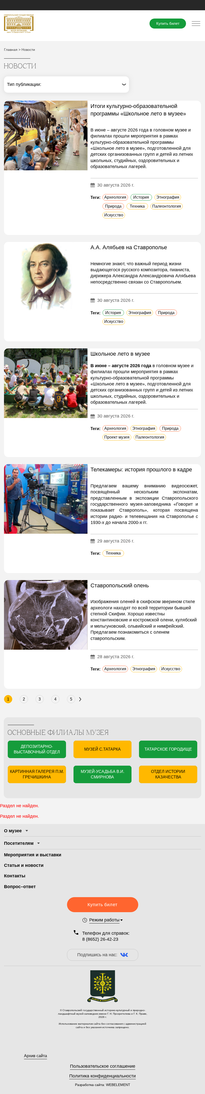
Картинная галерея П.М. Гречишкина (37, 774)
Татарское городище (168, 749)
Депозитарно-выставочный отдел (37, 749)
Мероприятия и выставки (32, 854)
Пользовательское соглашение (102, 1066)
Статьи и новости (24, 865)
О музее (13, 830)
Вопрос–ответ (20, 886)
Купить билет (168, 23)
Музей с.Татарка (102, 749)
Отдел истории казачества (168, 774)
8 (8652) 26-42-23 (100, 939)
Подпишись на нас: (97, 954)
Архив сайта (35, 1056)
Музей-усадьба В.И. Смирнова (102, 774)
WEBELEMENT (117, 1085)
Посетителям (19, 843)
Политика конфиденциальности (102, 1075)
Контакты (14, 875)
